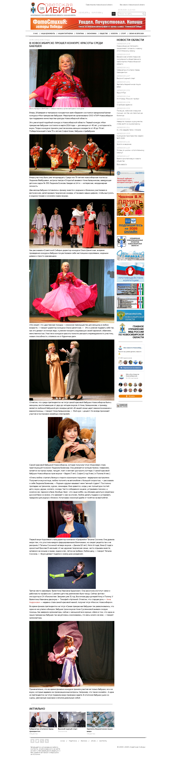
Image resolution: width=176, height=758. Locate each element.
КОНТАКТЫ (103, 741)
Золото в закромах (124, 144)
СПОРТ (123, 33)
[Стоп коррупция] (130, 282)
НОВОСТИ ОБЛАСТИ (130, 39)
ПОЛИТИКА (80, 33)
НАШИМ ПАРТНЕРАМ (65, 33)
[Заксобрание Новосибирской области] (130, 308)
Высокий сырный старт (67, 729)
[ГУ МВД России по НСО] (130, 338)
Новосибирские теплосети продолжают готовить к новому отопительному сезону (129, 48)
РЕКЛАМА (84, 741)
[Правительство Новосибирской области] (130, 295)
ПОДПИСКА (73, 741)
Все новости (122, 164)
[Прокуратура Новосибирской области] (130, 321)
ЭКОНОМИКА (92, 33)
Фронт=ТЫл (121, 93)
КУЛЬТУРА (114, 33)
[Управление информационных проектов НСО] (130, 247)
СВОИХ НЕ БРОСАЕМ (136, 33)
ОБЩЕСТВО (104, 33)
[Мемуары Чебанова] (130, 215)
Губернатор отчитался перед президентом (41, 730)
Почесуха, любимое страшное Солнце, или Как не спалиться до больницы (130, 113)
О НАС (35, 33)
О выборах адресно (124, 105)
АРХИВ (93, 741)
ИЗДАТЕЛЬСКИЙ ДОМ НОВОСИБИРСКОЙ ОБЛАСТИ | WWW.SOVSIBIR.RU (54, 8)
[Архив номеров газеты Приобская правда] (130, 261)
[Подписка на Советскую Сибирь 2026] (130, 234)
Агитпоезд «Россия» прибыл (128, 99)
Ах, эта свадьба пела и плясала (129, 130)
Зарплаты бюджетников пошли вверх (100, 730)
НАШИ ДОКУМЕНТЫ (48, 33)
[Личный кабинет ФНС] (130, 191)
